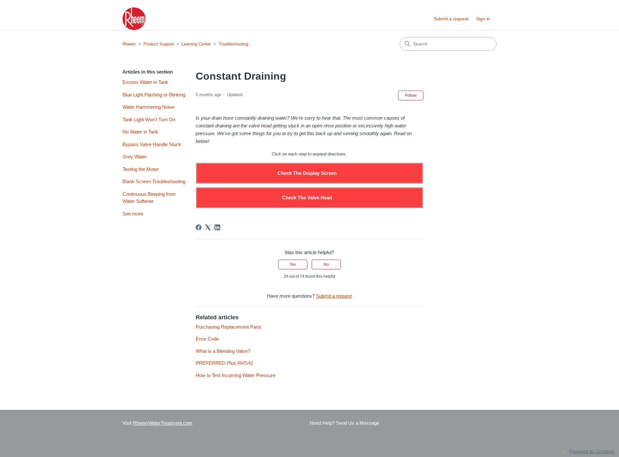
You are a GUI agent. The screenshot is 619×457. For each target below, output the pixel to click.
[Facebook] (198, 227)
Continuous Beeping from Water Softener (149, 197)
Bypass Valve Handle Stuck (152, 144)
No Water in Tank (140, 131)
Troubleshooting (233, 44)
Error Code (207, 339)
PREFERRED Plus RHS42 (224, 363)
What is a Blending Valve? (223, 351)
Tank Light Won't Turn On (149, 119)
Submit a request (451, 18)
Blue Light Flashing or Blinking (154, 94)
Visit (157, 423)
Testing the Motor (141, 169)
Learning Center (196, 44)
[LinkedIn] (217, 227)
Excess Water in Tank (145, 82)
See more (133, 213)
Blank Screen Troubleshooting (154, 181)
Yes (293, 264)
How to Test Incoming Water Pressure (235, 375)
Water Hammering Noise (148, 107)
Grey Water (135, 156)
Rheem (129, 44)
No (326, 264)
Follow (411, 95)
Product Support (158, 44)
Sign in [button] (483, 18)
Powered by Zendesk (591, 451)
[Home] (134, 18)
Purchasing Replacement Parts (228, 327)
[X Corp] (208, 227)
